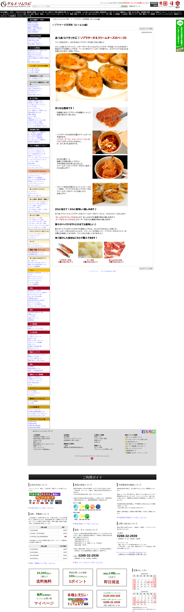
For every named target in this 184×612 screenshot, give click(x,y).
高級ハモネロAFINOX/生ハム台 (37, 264)
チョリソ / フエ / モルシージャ (36, 234)
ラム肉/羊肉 (124, 14)
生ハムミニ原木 (21, 14)
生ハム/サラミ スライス (9, 14)
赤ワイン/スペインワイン (35, 276)
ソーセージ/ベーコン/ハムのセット (38, 173)
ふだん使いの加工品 (34, 70)
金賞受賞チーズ (131, 450)
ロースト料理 (32, 116)
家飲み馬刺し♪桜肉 (33, 40)
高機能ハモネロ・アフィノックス (137, 453)
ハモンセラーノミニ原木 (35, 218)
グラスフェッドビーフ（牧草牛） (37, 292)
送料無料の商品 (145, 12)
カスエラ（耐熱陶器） (34, 266)
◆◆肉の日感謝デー (34, 22)
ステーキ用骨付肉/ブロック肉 (36, 154)
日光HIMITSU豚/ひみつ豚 (35, 312)
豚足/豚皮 (31, 320)
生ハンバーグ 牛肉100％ (35, 304)
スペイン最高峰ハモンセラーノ (136, 446)
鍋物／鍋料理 (32, 114)
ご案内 (66, 445)
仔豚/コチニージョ (33, 318)
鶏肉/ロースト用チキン (34, 377)
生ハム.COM (98, 447)
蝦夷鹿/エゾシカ (32, 326)
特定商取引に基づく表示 (71, 440)
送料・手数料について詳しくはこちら (42, 563)
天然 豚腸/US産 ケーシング (36, 254)
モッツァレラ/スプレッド (35, 246)
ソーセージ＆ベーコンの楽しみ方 (137, 439)
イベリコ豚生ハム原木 (34, 205)
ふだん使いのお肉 (33, 68)
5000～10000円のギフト (35, 88)
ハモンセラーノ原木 (34, 207)
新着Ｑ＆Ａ (97, 440)
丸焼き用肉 (31, 163)
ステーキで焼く (32, 106)
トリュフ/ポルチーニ (34, 393)
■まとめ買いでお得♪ (34, 62)
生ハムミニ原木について (134, 437)
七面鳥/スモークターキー (35, 379)
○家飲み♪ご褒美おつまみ (35, 101)
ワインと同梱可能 (33, 284)
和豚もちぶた (32, 314)
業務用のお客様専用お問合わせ (73, 447)
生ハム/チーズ (32, 92)
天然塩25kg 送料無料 (34, 427)
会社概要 (66, 437)
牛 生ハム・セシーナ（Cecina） (37, 306)
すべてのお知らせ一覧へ (108, 271)
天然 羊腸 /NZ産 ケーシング (36, 252)
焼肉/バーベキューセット (35, 156)
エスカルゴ (31, 395)
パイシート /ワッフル (34, 409)
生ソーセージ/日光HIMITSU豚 (36, 179)
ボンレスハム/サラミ (34, 185)
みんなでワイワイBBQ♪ (35, 38)
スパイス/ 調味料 (33, 401)
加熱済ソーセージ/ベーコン (36, 181)
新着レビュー (98, 437)
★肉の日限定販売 (33, 32)
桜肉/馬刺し (31, 366)
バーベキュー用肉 (33, 161)
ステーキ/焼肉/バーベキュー (159, 12)
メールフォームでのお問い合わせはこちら (132, 552)
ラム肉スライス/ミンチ (34, 336)
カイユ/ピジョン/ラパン (35, 381)
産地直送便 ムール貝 (106, 12)
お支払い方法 (37, 440)
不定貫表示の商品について (41, 437)
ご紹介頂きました (132, 441)
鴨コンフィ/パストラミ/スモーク (37, 354)
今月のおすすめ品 (21, 12)
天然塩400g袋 (32, 421)
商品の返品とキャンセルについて (43, 444)
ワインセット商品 (33, 282)
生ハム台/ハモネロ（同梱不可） (37, 140)
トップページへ (93, 271)
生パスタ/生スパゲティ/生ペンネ (37, 413)
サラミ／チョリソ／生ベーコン (55, 14)
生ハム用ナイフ (32, 260)
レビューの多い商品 (100, 438)
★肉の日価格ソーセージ (35, 30)
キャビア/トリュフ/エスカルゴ (164, 14)
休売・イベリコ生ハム (34, 195)
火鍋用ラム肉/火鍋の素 (34, 346)
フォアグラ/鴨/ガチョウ (35, 358)
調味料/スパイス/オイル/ (37, 399)
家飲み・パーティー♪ (34, 118)
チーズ (67, 14)
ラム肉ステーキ (32, 335)
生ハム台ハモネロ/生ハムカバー (37, 262)
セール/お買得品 (76, 12)
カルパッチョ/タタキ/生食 (35, 124)
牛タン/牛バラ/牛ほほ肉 (35, 296)
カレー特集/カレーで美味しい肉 (37, 110)
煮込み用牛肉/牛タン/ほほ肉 (36, 300)
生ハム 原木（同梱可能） (35, 136)
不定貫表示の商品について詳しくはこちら (132, 517)
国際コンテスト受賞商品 (35, 177)
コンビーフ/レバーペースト (36, 183)
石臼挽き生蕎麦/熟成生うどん (36, 411)
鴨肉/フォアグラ (133, 14)
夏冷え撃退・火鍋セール (35, 44)
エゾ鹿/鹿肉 (116, 14)
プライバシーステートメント (73, 438)
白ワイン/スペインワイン (35, 278)
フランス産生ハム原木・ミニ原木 (37, 209)
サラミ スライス (32, 193)
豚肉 (111, 14)
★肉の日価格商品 (33, 26)
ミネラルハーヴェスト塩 (24, 16)
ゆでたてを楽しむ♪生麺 (35, 122)
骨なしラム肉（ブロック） (36, 340)
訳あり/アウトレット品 (34, 52)
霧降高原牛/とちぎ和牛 (34, 290)
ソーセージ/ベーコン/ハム (38, 171)
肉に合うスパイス (33, 348)
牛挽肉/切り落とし (33, 298)
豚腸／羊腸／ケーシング (77, 14)
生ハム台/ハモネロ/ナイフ (92, 14)
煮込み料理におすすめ (34, 112)
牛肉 (107, 14)
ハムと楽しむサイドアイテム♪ (36, 104)
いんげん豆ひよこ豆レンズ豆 (36, 415)
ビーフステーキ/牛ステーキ (36, 150)
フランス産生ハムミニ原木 (36, 219)
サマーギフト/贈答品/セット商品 (122, 12)
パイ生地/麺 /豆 (11, 16)
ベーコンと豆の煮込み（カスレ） (37, 126)
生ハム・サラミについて (134, 448)
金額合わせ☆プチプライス (36, 56)
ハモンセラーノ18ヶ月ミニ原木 (37, 221)
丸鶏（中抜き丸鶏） (34, 382)
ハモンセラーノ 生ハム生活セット (38, 202)
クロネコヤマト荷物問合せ (41, 449)
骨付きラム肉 (32, 338)
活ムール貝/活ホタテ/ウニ (35, 78)
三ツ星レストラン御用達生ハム (136, 444)
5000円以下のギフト (34, 87)
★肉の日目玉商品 (33, 24)
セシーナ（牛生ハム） (34, 42)
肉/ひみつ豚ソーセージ (34, 94)
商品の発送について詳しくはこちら (86, 524)
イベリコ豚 (31, 316)
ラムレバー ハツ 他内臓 (35, 342)
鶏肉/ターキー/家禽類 (149, 14)
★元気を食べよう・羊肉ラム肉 (37, 50)
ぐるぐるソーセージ (34, 175)
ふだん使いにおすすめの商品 (90, 12)
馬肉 (140, 14)
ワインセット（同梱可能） (36, 138)
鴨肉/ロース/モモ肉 (33, 356)
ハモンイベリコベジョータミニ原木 (38, 225)
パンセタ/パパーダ (33, 235)
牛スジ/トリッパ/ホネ (34, 302)
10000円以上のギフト (34, 90)
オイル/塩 (31, 403)
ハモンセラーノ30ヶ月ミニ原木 (37, 223)
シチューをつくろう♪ (34, 108)
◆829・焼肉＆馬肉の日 (35, 28)
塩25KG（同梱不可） (34, 142)
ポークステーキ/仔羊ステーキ (36, 152)
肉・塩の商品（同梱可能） (36, 134)
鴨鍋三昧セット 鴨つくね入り (36, 360)
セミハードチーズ (33, 244)
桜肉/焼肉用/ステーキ (34, 368)
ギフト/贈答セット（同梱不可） (37, 132)
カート (161, 6)
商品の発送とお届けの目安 (41, 438)
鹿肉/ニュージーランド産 (35, 328)
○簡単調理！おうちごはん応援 (37, 120)
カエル (30, 384)
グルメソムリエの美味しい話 (103, 449)
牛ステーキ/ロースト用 (34, 294)
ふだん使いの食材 (33, 72)
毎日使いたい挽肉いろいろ (36, 103)
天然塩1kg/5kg (32, 423)
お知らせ (97, 442)
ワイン (103, 14)
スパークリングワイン (34, 280)
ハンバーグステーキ (34, 165)
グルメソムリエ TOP (61, 19)
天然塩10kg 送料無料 (34, 425)
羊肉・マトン (32, 344)
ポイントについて (38, 447)
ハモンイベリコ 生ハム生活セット (38, 203)
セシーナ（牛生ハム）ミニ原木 (37, 227)
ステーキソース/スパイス (35, 167)
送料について (37, 442)
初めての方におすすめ (34, 54)
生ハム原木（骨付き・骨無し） (36, 14)
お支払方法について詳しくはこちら (42, 508)
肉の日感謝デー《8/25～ (8, 12)
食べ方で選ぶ (136, 12)
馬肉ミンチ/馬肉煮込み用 (35, 370)
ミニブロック (32, 237)
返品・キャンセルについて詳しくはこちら (89, 562)
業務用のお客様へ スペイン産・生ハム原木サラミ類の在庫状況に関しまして (49, 12)
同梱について (37, 446)
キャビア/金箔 (32, 391)
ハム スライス (32, 191)
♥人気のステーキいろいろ (35, 148)
